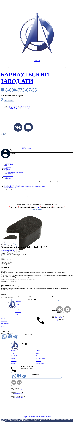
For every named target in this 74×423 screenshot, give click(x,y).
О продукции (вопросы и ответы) (14, 172)
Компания (5, 161)
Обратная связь (4, 328)
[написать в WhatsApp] (4, 338)
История (8, 163)
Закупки (5, 168)
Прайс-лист (8, 202)
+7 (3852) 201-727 (13, 107)
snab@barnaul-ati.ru (25, 107)
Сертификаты (6, 174)
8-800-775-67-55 (21, 89)
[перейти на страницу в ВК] (18, 131)
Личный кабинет (19, 306)
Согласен (3, 421)
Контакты (5, 177)
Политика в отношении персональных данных (37, 417)
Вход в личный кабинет (26, 148)
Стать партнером (10, 170)
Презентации (9, 173)
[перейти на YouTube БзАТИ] (28, 131)
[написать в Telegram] (15, 338)
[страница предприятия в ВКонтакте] (59, 312)
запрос (37, 207)
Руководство (9, 164)
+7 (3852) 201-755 (13, 108)
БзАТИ (37, 61)
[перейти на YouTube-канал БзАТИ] (67, 312)
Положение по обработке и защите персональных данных (37, 416)
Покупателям (6, 169)
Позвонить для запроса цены (8, 250)
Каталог (8, 195)
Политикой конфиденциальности (33, 420)
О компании (18, 301)
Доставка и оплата (8, 176)
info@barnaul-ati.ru (25, 106)
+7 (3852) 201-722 (13, 106)
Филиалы (8, 178)
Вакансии (8, 167)
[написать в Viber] (9, 338)
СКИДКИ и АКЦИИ (37, 209)
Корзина (17, 309)
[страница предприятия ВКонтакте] (13, 384)
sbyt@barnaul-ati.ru (26, 108)
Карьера (5, 165)
